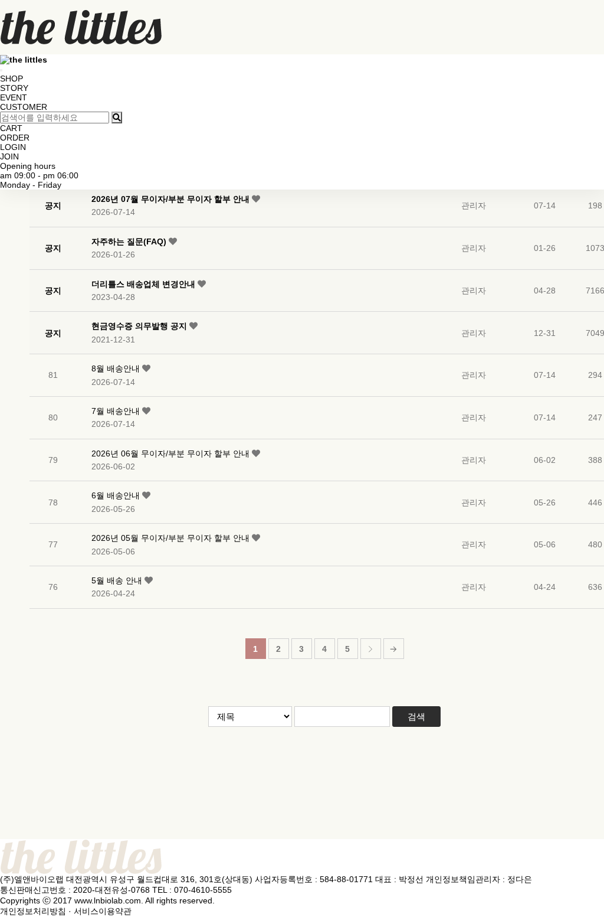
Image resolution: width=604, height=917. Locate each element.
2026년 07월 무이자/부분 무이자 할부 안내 (171, 199)
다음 (370, 648)
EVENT (13, 97)
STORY (14, 88)
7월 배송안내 (116, 411)
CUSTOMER (23, 107)
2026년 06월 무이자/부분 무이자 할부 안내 (171, 453)
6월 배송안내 (116, 495)
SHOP (11, 78)
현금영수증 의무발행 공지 (140, 326)
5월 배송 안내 (118, 580)
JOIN (9, 156)
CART (11, 128)
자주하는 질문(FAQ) (130, 241)
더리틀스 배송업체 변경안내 (144, 284)
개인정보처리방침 (33, 911)
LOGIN (13, 147)
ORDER (14, 137)
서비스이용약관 (103, 911)
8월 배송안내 (116, 368)
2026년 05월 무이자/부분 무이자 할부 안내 (171, 538)
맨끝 (393, 648)
